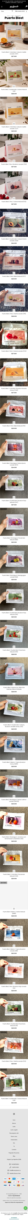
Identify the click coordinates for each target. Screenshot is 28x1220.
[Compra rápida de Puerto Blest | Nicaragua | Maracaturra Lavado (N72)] (14, 460)
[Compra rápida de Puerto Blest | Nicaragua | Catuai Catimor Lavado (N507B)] (14, 796)
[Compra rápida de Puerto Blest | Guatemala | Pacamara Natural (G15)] (14, 647)
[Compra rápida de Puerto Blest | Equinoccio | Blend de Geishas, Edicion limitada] (14, 684)
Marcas (14, 1123)
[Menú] (2, 6)
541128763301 (15, 1164)
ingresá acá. (8, 1202)
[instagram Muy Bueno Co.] (14, 1114)
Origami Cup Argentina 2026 (14, 1159)
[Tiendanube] (14, 1196)
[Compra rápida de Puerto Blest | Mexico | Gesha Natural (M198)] (14, 908)
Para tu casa (14, 1136)
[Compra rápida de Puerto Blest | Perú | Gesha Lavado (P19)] (14, 310)
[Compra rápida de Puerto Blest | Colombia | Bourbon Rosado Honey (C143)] (14, 385)
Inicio (8, 15)
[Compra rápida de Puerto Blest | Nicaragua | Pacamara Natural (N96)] (14, 534)
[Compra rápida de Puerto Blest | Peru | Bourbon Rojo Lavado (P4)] (14, 983)
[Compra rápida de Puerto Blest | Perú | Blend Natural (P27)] (14, 273)
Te (14, 1146)
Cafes (14, 1126)
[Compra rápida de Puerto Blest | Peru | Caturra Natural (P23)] (14, 198)
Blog (14, 1156)
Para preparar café (14, 1133)
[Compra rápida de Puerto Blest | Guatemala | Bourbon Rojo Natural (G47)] (14, 497)
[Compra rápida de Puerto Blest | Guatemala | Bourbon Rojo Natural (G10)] (14, 609)
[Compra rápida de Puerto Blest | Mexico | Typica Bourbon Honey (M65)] (14, 759)
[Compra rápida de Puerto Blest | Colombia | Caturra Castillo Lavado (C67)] (14, 49)
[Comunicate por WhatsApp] (25, 1208)
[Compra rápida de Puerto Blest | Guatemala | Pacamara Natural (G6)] (14, 1020)
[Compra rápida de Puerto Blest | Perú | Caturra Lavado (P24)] (14, 348)
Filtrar (2, 11)
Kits (14, 1143)
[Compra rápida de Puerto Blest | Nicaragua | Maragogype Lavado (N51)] (14, 572)
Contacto (14, 1149)
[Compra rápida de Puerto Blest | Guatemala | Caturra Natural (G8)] (14, 1095)
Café (12, 15)
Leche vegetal (14, 1129)
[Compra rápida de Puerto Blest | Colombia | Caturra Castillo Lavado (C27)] (14, 123)
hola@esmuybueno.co (15, 1170)
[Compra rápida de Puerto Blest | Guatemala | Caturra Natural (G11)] (14, 86)
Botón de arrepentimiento (17, 1202)
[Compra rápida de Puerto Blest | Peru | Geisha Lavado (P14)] (14, 1058)
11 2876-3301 (15, 1167)
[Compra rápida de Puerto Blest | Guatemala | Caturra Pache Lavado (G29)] (14, 235)
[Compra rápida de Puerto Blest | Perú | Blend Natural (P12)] (14, 422)
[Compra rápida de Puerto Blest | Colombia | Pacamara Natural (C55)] (14, 871)
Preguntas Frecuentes (14, 1152)
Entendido (14, 1217)
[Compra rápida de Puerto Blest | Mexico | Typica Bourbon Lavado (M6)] (14, 946)
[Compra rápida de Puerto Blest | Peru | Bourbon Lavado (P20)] (14, 161)
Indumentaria (14, 1139)
